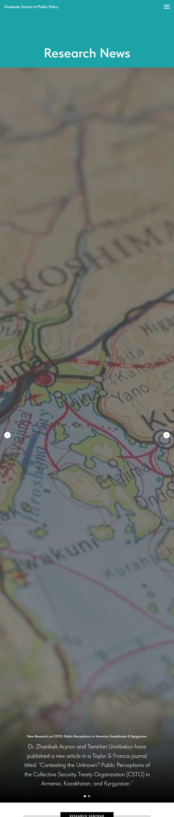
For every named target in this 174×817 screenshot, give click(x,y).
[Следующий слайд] (166, 435)
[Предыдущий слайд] (7, 435)
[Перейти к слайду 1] (85, 796)
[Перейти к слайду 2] (89, 796)
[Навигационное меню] (167, 7)
